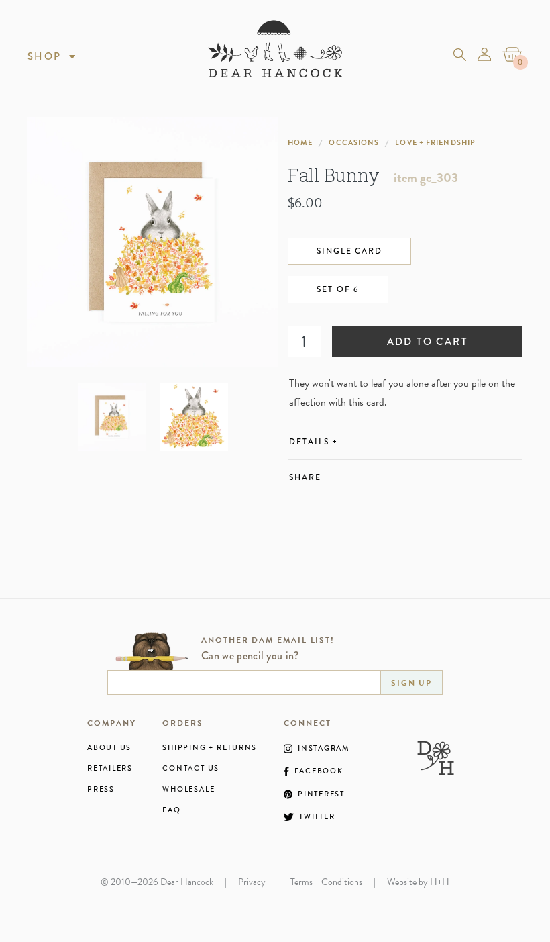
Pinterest (321, 794)
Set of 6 (338, 289)
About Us (109, 747)
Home (300, 142)
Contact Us (190, 768)
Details (313, 442)
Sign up (411, 683)
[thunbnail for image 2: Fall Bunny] (194, 417)
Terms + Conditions (326, 882)
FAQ (171, 810)
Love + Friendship (435, 142)
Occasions (354, 142)
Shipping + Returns (209, 747)
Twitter (317, 817)
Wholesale (188, 789)
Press (101, 789)
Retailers (110, 768)
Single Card (349, 251)
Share (309, 477)
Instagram (324, 748)
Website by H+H (418, 882)
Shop (45, 57)
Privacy (252, 882)
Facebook (318, 771)
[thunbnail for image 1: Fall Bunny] (112, 417)
